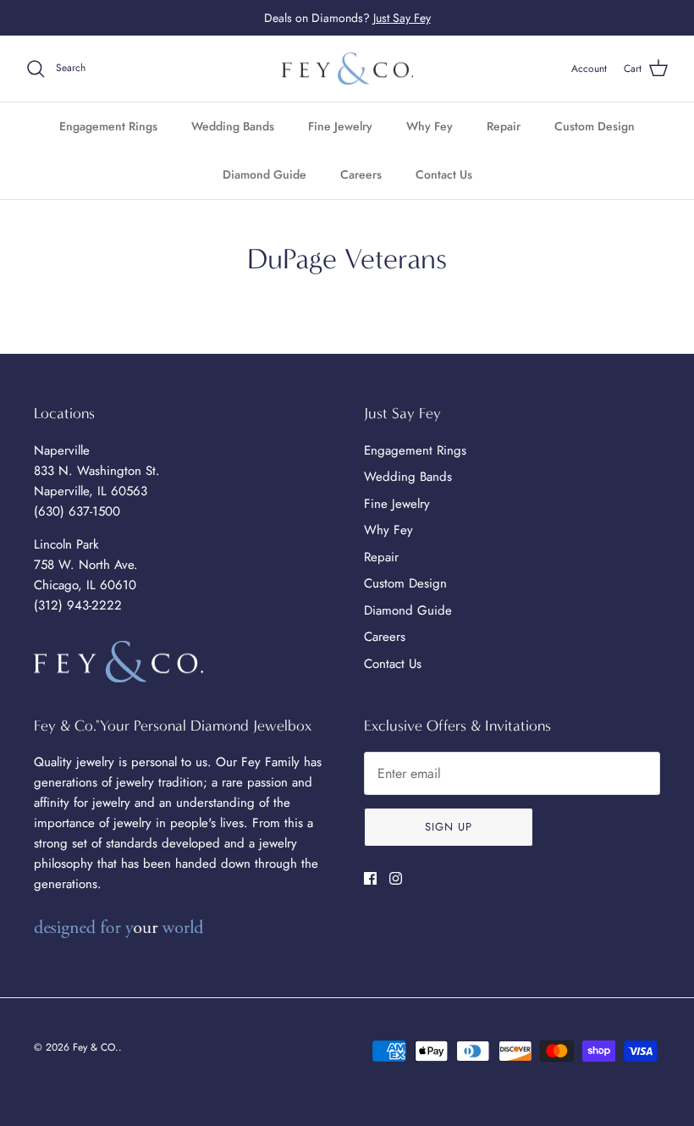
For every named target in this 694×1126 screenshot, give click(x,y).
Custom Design (594, 126)
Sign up (448, 827)
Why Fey (429, 126)
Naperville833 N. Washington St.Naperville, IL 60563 (97, 470)
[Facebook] (370, 878)
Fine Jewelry (340, 126)
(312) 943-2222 (78, 605)
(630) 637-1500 (77, 511)
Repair (503, 126)
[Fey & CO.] (347, 69)
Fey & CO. (95, 1047)
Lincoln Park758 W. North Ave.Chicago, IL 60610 (86, 564)
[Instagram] (395, 878)
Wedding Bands (232, 126)
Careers (361, 174)
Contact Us (444, 174)
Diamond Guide (264, 174)
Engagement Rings (108, 126)
